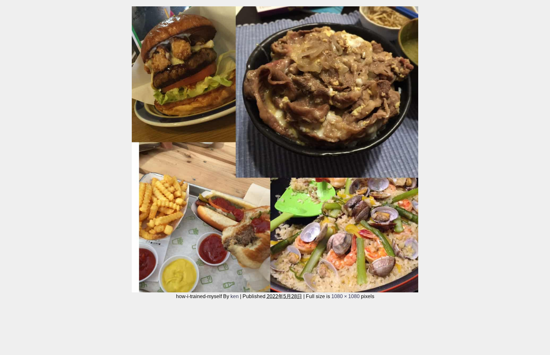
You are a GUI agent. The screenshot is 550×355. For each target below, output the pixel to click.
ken (234, 296)
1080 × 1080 (345, 296)
